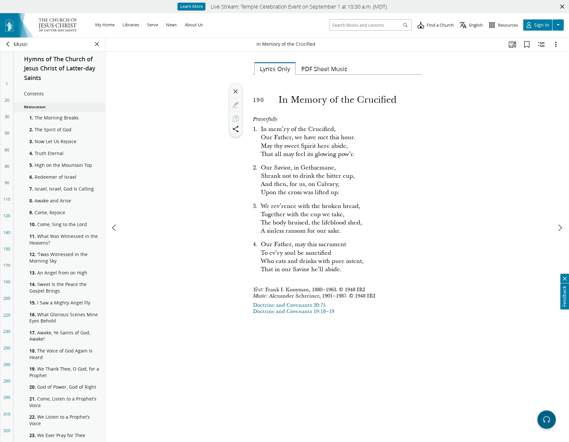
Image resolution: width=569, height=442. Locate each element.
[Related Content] (541, 44)
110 (6, 199)
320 (6, 430)
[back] (8, 44)
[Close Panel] (97, 44)
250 (6, 348)
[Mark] (235, 105)
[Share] (235, 129)
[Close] (235, 91)
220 (6, 315)
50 (7, 133)
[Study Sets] (512, 44)
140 (6, 232)
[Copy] (235, 118)
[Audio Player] (546, 419)
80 (7, 166)
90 (7, 183)
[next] (559, 227)
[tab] (275, 68)
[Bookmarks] (526, 44)
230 (6, 331)
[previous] (114, 227)
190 (6, 282)
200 (6, 298)
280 (6, 381)
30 (7, 116)
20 (7, 100)
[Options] (555, 44)
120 (6, 216)
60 (7, 150)
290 (6, 397)
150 (6, 249)
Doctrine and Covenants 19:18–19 (293, 311)
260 (6, 364)
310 (6, 414)
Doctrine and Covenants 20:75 (289, 305)
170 (6, 265)
